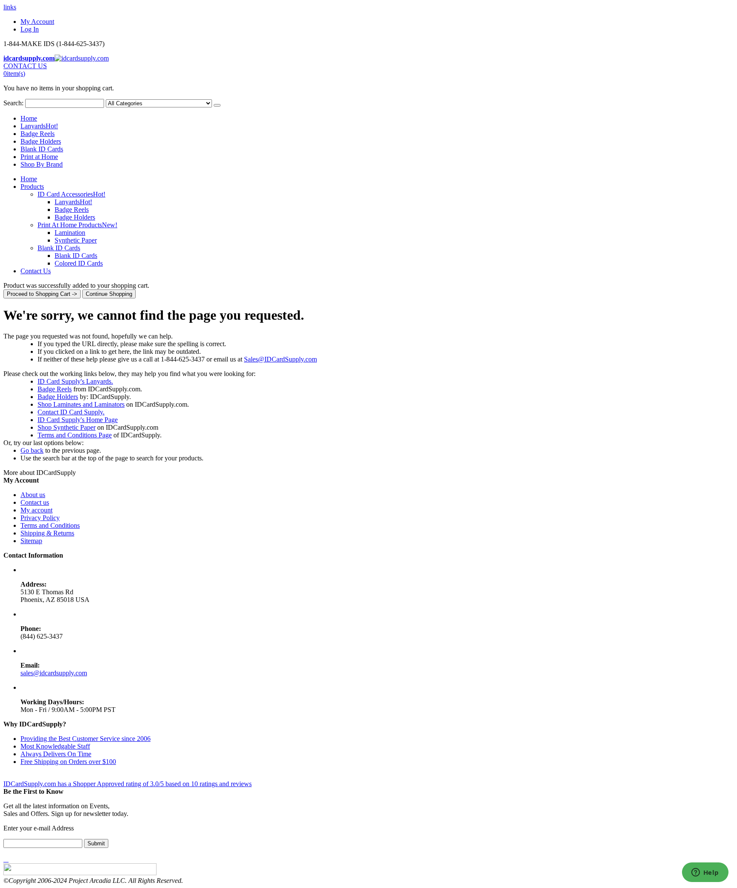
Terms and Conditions (50, 525)
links (9, 7)
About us (32, 494)
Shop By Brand (41, 164)
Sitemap (31, 540)
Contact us (34, 502)
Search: (13, 103)
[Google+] (8, 859)
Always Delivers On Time (55, 754)
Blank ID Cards (41, 149)
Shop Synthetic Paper (67, 427)
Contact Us (35, 271)
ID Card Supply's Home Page (78, 419)
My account (36, 510)
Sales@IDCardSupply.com (280, 359)
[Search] (217, 105)
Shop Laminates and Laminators (81, 404)
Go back (32, 450)
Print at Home (39, 156)
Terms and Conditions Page (75, 435)
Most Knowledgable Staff (55, 746)
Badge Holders (40, 141)
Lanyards (39, 126)
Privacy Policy (40, 517)
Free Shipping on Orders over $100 (68, 761)
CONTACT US (25, 65)
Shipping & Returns (47, 533)
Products (32, 186)
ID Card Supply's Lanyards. (75, 381)
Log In (29, 29)
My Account (37, 21)
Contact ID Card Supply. (71, 412)
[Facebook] (4, 859)
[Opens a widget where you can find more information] (705, 873)
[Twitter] (6, 859)
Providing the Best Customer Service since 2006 (85, 738)
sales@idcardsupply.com (53, 673)
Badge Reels (37, 133)
